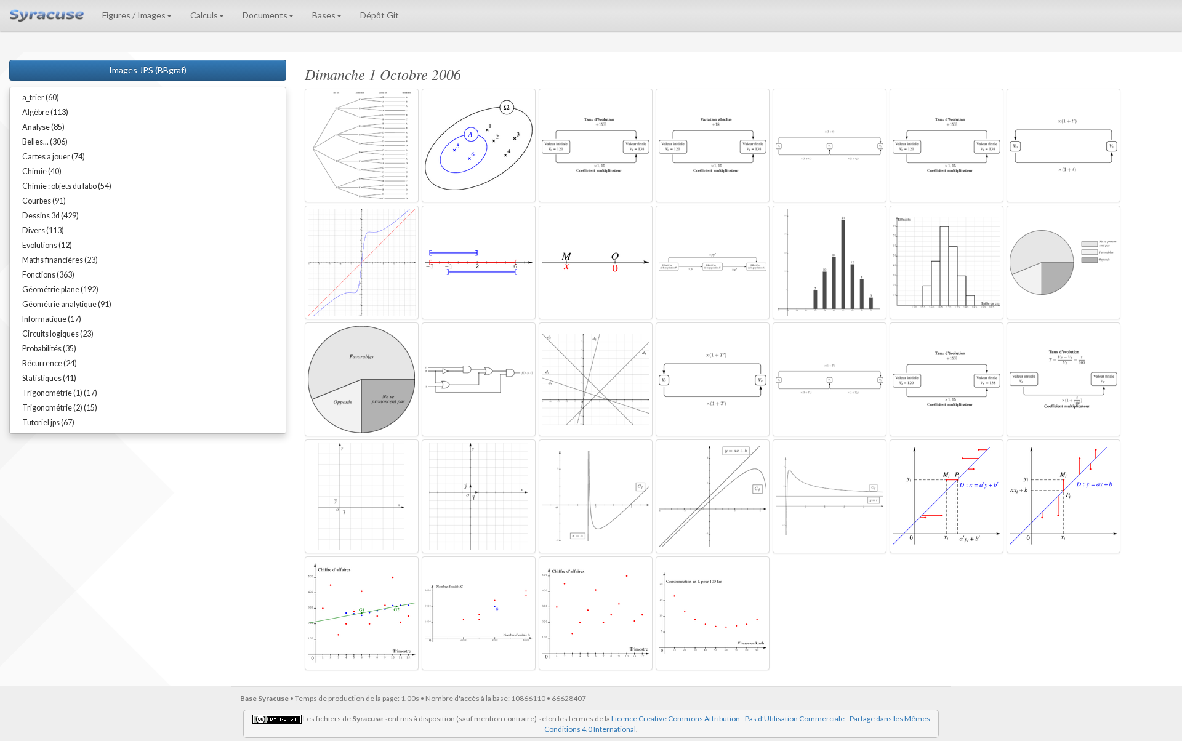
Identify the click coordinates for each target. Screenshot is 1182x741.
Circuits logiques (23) (58, 333)
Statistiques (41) (49, 378)
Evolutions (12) (47, 245)
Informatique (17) (51, 319)
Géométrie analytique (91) (66, 304)
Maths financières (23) (60, 260)
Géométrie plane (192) (60, 289)
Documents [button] (265, 15)
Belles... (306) (45, 141)
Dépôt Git (379, 15)
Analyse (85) (43, 127)
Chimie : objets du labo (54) (66, 186)
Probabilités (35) (49, 348)
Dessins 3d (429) (50, 215)
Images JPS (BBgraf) (148, 70)
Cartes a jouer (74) (53, 156)
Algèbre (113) (45, 112)
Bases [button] (324, 15)
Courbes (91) (44, 201)
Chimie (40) (42, 171)
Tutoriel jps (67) (48, 422)
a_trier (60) (40, 97)
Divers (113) (43, 230)
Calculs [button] (204, 15)
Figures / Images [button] (134, 15)
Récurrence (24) (49, 363)
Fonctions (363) (48, 274)
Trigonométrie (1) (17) (59, 393)
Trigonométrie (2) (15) (59, 407)
